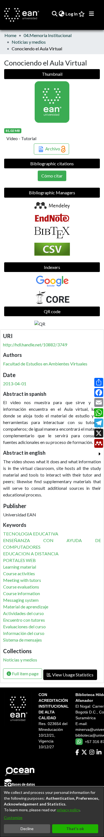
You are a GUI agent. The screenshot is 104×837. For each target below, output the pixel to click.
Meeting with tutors (22, 580)
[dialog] (52, 812)
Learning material (19, 566)
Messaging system (21, 600)
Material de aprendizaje (25, 606)
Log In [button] (71, 13)
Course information (21, 593)
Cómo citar (52, 175)
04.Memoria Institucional (48, 35)
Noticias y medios (29, 42)
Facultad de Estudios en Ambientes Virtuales (45, 363)
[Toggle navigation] (91, 14)
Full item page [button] (25, 673)
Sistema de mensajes (22, 639)
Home (10, 35)
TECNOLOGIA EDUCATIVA (30, 533)
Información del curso (23, 633)
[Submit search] (54, 14)
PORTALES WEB (19, 560)
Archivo (52, 148)
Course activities (19, 573)
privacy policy (68, 809)
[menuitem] (61, 14)
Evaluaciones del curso (24, 626)
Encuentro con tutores (24, 619)
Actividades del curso (23, 613)
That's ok (75, 828)
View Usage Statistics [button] (72, 674)
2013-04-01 (14, 383)
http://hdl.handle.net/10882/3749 (35, 344)
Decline (27, 828)
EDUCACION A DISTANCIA (31, 553)
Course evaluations (21, 586)
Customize (13, 817)
